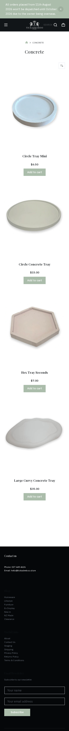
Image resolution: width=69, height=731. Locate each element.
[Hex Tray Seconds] (34, 328)
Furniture (8, 604)
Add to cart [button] (34, 172)
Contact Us (9, 642)
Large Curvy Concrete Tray (34, 480)
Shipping (8, 649)
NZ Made (8, 615)
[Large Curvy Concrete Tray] (34, 436)
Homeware (9, 597)
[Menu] (6, 24)
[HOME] (26, 42)
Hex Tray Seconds (34, 372)
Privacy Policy (11, 653)
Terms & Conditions (14, 660)
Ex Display (9, 608)
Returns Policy (11, 656)
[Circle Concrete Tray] (34, 219)
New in (7, 611)
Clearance (9, 619)
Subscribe (17, 712)
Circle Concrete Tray (34, 264)
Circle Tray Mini (34, 156)
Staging (8, 645)
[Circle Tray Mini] (34, 111)
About (7, 638)
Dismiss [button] (60, 9)
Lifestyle (8, 600)
